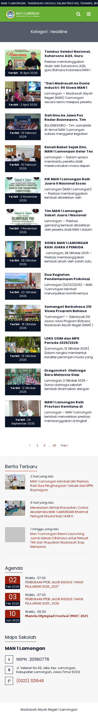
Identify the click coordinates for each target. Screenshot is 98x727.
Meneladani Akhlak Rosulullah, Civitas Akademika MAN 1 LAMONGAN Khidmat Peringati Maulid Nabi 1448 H (59, 511)
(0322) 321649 (30, 681)
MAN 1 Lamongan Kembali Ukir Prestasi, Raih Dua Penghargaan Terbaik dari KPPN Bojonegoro (61, 485)
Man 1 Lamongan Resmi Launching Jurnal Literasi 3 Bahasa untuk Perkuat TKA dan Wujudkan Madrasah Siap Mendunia (59, 540)
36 (54, 445)
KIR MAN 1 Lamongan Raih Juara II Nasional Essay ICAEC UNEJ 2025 (67, 183)
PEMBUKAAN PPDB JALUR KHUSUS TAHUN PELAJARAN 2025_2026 (54, 601)
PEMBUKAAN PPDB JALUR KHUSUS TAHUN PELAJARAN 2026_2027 (54, 584)
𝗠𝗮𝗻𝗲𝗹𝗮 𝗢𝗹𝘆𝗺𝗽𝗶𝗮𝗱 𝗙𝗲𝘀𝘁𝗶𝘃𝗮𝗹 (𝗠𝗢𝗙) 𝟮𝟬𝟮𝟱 (56, 616)
